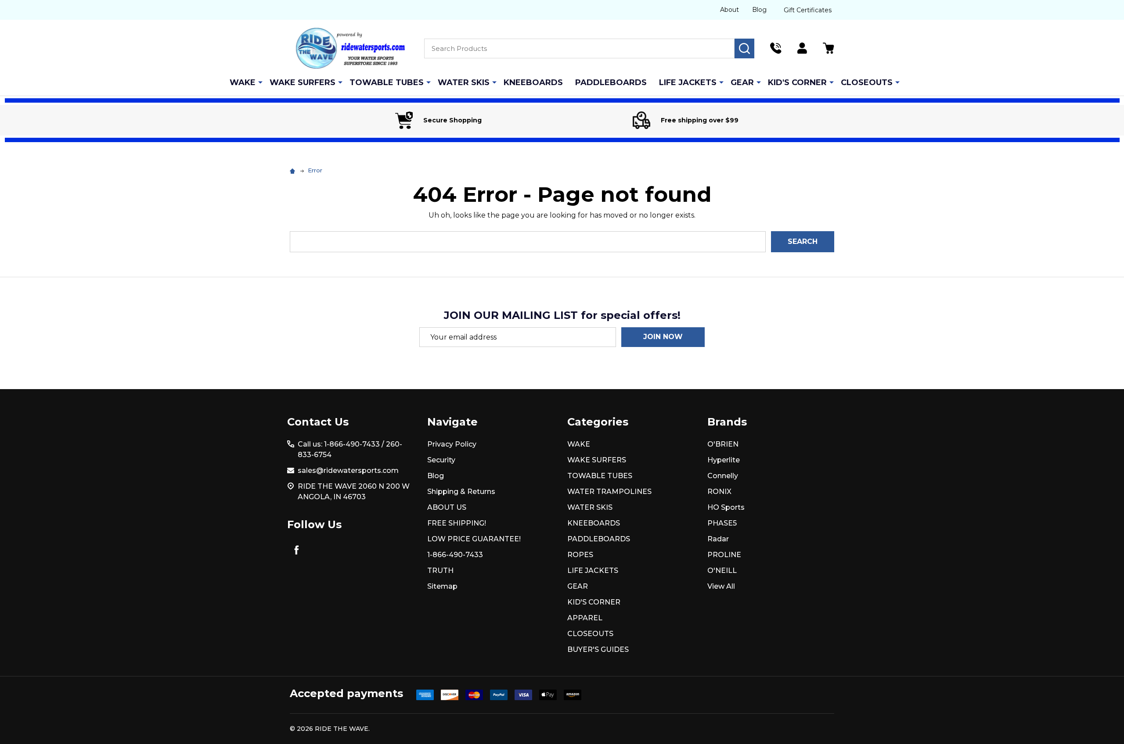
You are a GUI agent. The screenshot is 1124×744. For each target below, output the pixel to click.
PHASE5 (722, 523)
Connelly (722, 476)
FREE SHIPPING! (456, 523)
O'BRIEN (723, 444)
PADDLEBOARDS (611, 82)
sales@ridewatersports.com (348, 470)
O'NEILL (722, 570)
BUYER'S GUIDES (598, 649)
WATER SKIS (464, 82)
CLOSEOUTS (867, 82)
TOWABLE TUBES (386, 82)
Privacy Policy (451, 444)
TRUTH (440, 570)
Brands (727, 421)
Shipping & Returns (461, 491)
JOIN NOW (663, 337)
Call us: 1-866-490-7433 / (341, 444)
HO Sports (726, 507)
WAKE (243, 82)
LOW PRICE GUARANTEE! (474, 539)
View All (721, 586)
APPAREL (584, 618)
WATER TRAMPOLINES (609, 491)
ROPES (580, 555)
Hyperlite (723, 460)
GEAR (742, 82)
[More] (260, 82)
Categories (597, 421)
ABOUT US (446, 507)
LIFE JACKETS (688, 82)
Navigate (452, 421)
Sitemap (442, 586)
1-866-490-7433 (455, 555)
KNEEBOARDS (533, 82)
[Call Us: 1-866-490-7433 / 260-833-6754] (776, 48)
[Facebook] (296, 550)
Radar (718, 539)
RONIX (719, 491)
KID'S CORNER (797, 82)
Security (441, 460)
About (729, 10)
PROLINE (724, 555)
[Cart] (828, 48)
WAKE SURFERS (302, 82)
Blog (759, 10)
